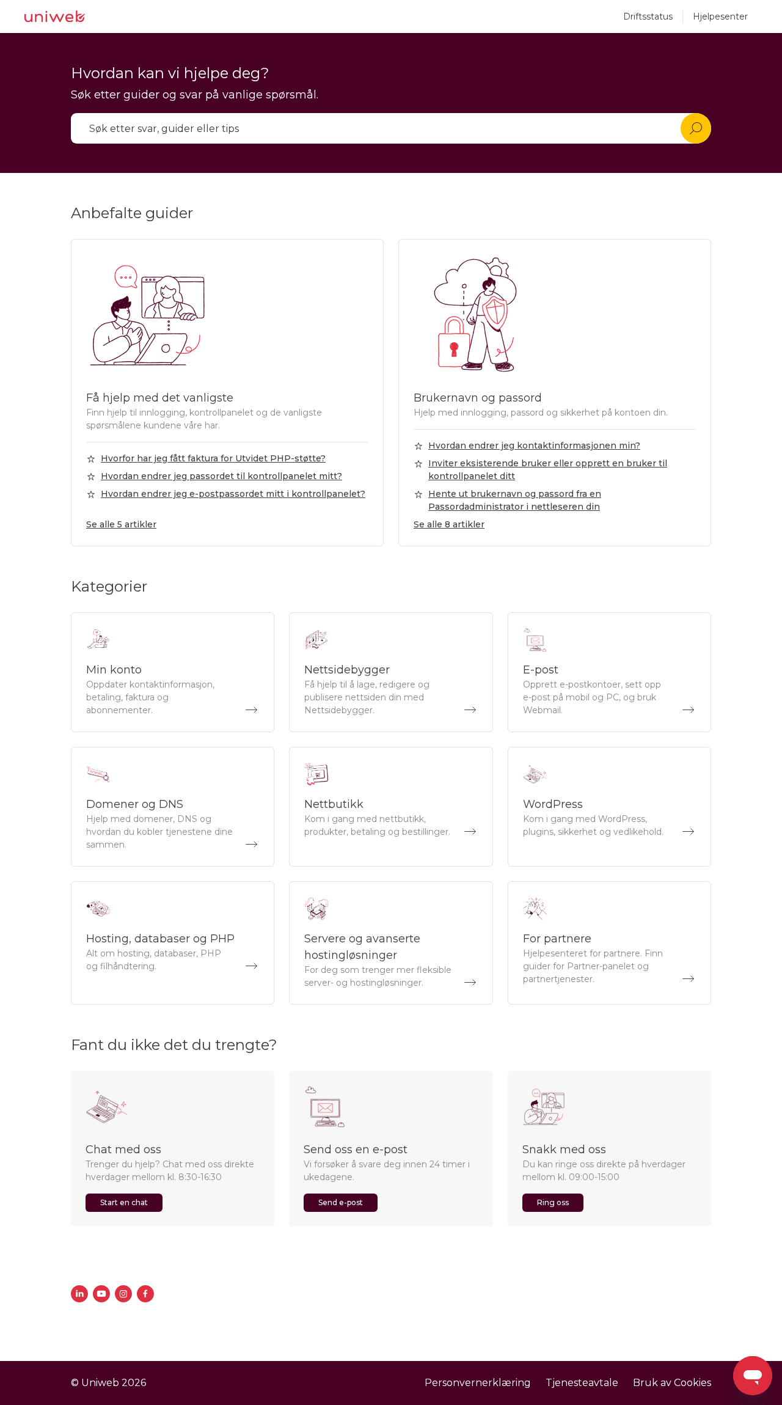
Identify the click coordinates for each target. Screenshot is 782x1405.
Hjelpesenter (720, 16)
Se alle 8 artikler (449, 524)
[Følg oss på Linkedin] (79, 1293)
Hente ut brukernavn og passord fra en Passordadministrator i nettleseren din (514, 500)
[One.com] (54, 16)
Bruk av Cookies (672, 1382)
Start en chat (124, 1202)
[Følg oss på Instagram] (123, 1293)
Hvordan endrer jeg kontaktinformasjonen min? (534, 445)
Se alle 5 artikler (121, 524)
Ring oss (553, 1202)
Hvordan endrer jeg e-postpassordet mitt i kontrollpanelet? (233, 493)
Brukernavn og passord (478, 398)
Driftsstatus (648, 16)
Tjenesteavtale (582, 1382)
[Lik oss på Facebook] (145, 1293)
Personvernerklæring (478, 1382)
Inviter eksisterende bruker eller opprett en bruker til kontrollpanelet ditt (547, 470)
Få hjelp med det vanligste (159, 398)
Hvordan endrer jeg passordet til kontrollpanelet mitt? (221, 476)
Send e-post (340, 1202)
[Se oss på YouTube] (101, 1293)
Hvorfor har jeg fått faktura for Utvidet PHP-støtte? (213, 458)
